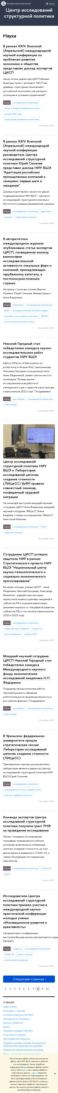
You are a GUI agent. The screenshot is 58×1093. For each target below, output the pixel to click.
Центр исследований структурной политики (29, 12)
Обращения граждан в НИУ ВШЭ (18, 1030)
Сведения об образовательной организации (23, 1049)
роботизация (10, 404)
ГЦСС (44, 526)
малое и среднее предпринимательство (23, 108)
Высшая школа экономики (19, 3)
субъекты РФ (30, 634)
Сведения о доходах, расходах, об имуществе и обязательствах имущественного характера (24, 1044)
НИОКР (44, 316)
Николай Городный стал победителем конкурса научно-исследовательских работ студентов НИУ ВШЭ (27, 350)
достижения (18, 399)
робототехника (24, 954)
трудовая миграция (13, 532)
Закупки (6, 1026)
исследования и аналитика (25, 102)
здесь (24, 1070)
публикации (18, 304)
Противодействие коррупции (16, 1038)
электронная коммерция (16, 959)
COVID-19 (46, 868)
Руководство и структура (14, 1010)
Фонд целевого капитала (14, 1034)
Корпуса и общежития (13, 1022)
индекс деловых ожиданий (16, 628)
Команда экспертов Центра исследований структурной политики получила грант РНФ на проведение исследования (27, 824)
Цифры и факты (10, 1006)
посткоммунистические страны (19, 321)
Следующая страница (28, 979)
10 (47, 988)
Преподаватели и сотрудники (16, 1018)
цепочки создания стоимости (18, 795)
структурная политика (25, 217)
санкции (8, 217)
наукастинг (37, 628)
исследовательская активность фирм (30, 310)
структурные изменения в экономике (21, 119)
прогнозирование (12, 634)
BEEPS (6, 310)
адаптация (46, 211)
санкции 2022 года (12, 113)
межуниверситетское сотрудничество (22, 789)
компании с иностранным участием (20, 316)
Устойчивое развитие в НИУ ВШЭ (18, 1014)
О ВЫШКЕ (8, 1002)
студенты (17, 948)
